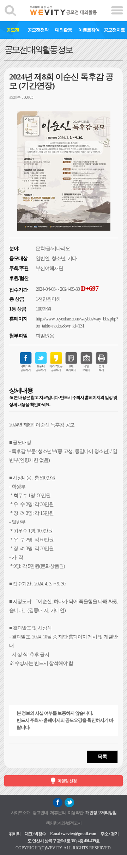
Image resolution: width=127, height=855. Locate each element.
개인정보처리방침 (100, 812)
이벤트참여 (88, 30)
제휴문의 (58, 812)
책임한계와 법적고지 (63, 823)
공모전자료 (114, 30)
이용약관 (75, 812)
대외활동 (63, 30)
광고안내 (40, 812)
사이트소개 (20, 812)
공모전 (12, 30)
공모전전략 (38, 30)
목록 (102, 756)
